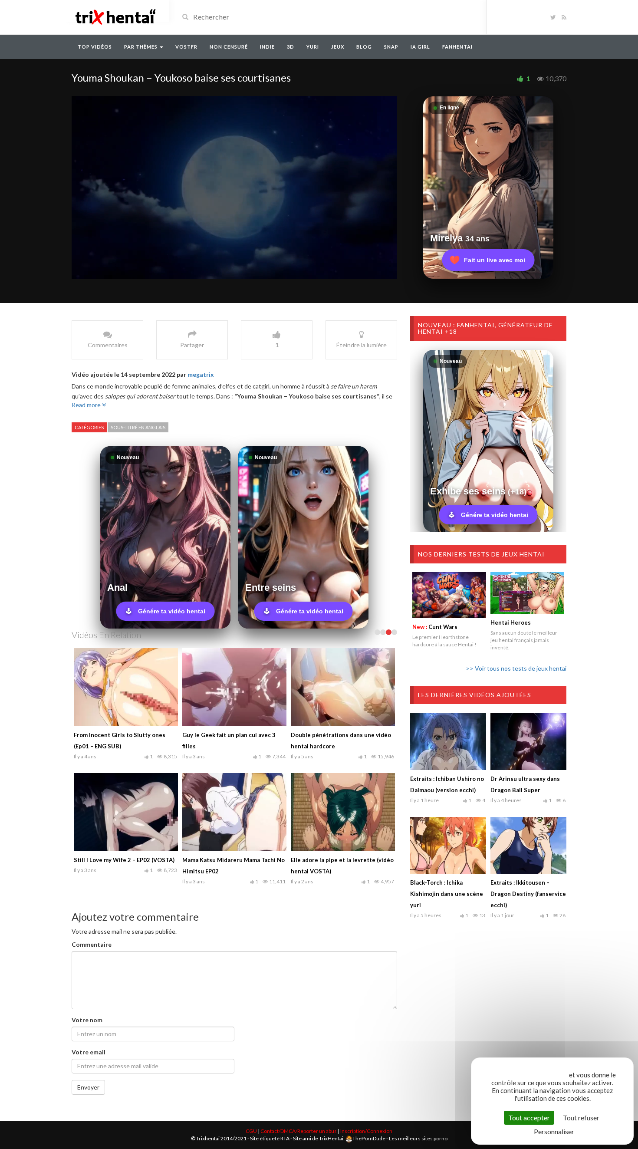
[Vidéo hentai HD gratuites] (115, 16)
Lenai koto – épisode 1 (212, 859)
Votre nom (87, 1020)
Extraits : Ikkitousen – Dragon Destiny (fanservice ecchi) (528, 894)
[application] (234, 187)
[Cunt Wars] (449, 595)
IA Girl (420, 46)
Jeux (337, 46)
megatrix (200, 374)
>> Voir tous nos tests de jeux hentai (516, 668)
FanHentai (457, 46)
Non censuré (229, 46)
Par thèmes (141, 46)
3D (290, 46)
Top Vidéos (95, 46)
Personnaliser (554, 1131)
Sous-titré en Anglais (138, 427)
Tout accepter (529, 1117)
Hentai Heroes (510, 622)
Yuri (312, 46)
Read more (87, 404)
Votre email (88, 1052)
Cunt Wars (434, 626)
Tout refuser (581, 1117)
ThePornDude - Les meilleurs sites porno (399, 1138)
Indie (267, 46)
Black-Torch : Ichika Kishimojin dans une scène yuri (446, 894)
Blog (364, 46)
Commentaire (92, 944)
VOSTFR (186, 46)
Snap (391, 46)
